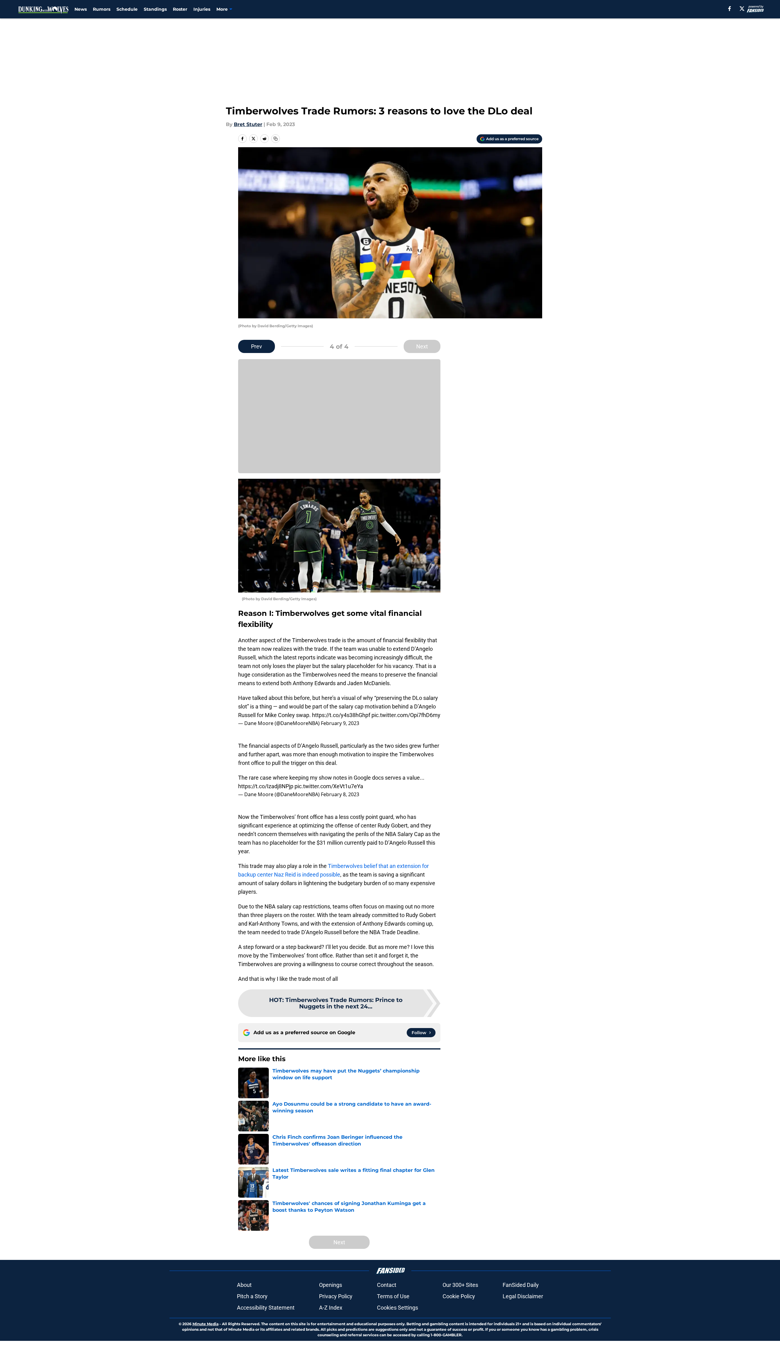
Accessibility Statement (266, 1307)
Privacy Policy (335, 1296)
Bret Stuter (248, 124)
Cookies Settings (397, 1307)
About (244, 1285)
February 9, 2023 (340, 723)
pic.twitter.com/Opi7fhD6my (405, 715)
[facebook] (729, 8)
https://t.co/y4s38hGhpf (341, 715)
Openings (330, 1285)
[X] (742, 8)
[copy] (275, 138)
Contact (386, 1285)
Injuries (201, 9)
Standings (155, 9)
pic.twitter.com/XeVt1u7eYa (329, 786)
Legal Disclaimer (523, 1296)
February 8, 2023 (340, 794)
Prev (256, 346)
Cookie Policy (459, 1296)
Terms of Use (393, 1296)
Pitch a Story (252, 1296)
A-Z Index (330, 1307)
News (80, 9)
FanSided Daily (521, 1285)
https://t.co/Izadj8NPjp (265, 786)
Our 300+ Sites (460, 1285)
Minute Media (205, 1324)
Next (422, 346)
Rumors (101, 9)
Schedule (127, 9)
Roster (180, 9)
